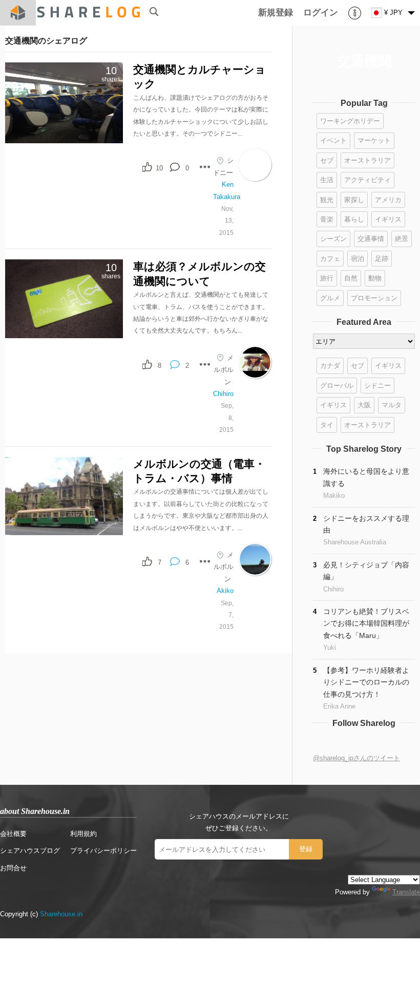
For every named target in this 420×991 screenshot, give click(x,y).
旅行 (326, 278)
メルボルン (224, 370)
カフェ (330, 258)
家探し (354, 200)
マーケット (374, 140)
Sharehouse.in (61, 914)
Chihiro (223, 394)
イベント (333, 140)
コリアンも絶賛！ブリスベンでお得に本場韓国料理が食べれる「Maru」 (366, 623)
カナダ (330, 365)
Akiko (225, 590)
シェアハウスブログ (30, 850)
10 (159, 168)
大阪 (364, 405)
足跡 (381, 258)
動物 (375, 278)
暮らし (354, 219)
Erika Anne (339, 706)
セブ (326, 160)
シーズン (333, 239)
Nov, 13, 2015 (226, 220)
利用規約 (83, 834)
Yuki (329, 647)
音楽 (326, 219)
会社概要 (13, 834)
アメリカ (388, 200)
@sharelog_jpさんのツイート (356, 758)
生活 (326, 180)
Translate (406, 892)
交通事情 (371, 239)
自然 (351, 278)
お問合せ (13, 868)
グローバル (336, 385)
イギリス (388, 219)
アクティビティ (367, 180)
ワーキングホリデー (350, 121)
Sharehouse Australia (354, 542)
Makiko (334, 495)
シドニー (377, 385)
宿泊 (357, 258)
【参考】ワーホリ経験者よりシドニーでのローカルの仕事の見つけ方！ (366, 682)
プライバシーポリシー (103, 850)
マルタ (392, 405)
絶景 (401, 239)
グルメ (330, 298)
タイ (326, 425)
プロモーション (374, 298)
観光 (326, 200)
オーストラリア (367, 160)
